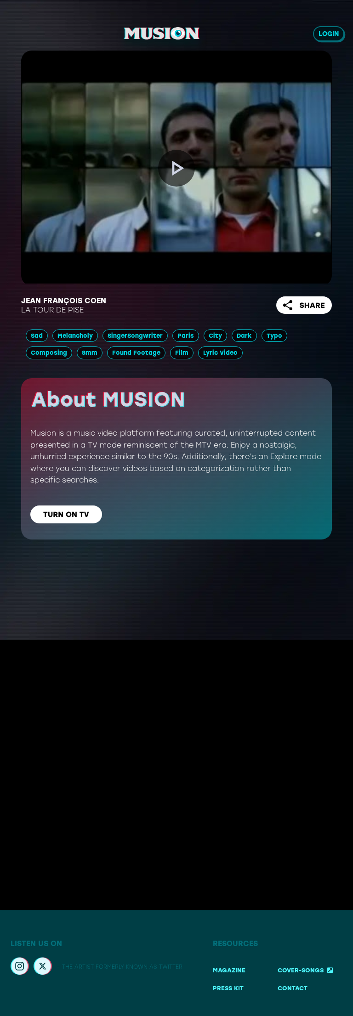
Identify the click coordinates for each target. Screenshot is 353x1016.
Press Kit (228, 988)
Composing (49, 352)
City (215, 335)
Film (181, 352)
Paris (185, 335)
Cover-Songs (301, 970)
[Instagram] (20, 967)
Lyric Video (220, 352)
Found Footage (136, 352)
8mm (89, 352)
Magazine (229, 970)
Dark (244, 335)
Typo (274, 335)
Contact (292, 988)
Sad (37, 335)
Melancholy (75, 335)
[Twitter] (43, 967)
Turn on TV (66, 514)
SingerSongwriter (135, 335)
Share (312, 305)
